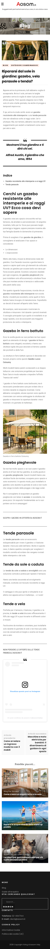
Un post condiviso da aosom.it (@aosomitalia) (25, 718)
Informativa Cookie (11, 930)
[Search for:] (20, 901)
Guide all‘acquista (10, 891)
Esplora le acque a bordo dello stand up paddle (23, 825)
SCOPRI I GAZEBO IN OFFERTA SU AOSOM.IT (22, 518)
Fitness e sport (15, 821)
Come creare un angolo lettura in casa (23, 794)
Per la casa (13, 791)
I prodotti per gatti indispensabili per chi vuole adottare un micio (23, 858)
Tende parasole (12, 184)
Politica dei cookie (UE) (13, 934)
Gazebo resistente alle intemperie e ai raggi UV (25, 181)
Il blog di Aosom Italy (31, 944)
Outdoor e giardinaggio (24, 65)
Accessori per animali (14, 854)
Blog (5, 65)
